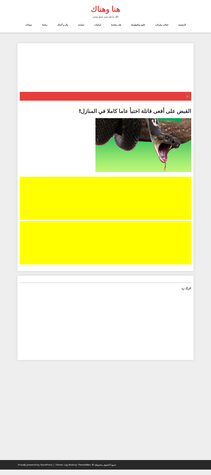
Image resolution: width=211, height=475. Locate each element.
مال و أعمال (62, 24)
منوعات (28, 24)
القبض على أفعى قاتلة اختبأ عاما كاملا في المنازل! (135, 110)
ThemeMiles (84, 464)
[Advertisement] (105, 69)
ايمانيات (97, 24)
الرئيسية (182, 24)
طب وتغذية (116, 24)
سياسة (81, 24)
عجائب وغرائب (162, 24)
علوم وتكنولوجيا (138, 24)
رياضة (44, 24)
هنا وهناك (105, 9)
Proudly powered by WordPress (35, 464)
